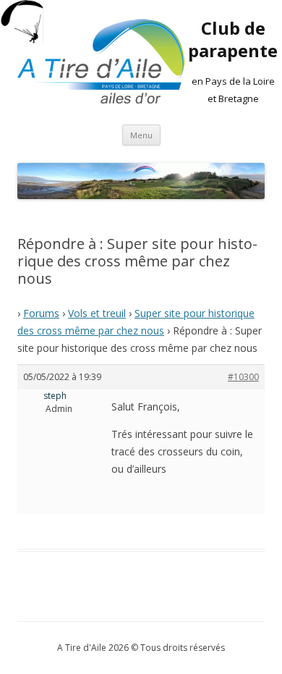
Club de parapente (233, 39)
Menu (141, 135)
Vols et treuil (97, 313)
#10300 (243, 377)
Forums (41, 313)
